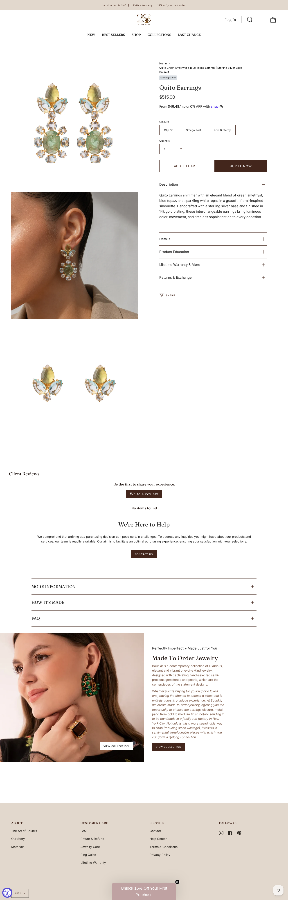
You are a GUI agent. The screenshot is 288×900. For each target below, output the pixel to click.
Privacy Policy (160, 855)
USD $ (18, 893)
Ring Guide (88, 855)
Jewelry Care (90, 847)
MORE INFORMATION (54, 586)
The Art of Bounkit (24, 831)
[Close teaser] (177, 882)
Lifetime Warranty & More (179, 264)
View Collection (116, 746)
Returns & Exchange (175, 277)
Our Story (18, 839)
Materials (17, 847)
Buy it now (241, 166)
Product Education (174, 252)
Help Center (158, 839)
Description (168, 184)
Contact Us (144, 554)
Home (163, 63)
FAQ (36, 618)
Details (164, 239)
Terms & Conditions (164, 847)
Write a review (144, 494)
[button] (144, 891)
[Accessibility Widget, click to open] (7, 893)
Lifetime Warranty (93, 862)
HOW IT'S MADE (48, 602)
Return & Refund (92, 839)
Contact (155, 831)
